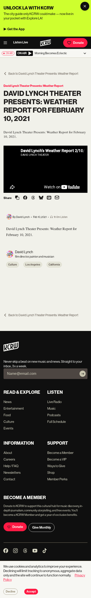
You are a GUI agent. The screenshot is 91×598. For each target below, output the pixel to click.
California (54, 264)
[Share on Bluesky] (41, 198)
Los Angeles (32, 264)
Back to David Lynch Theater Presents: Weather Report (43, 73)
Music (51, 408)
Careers (9, 459)
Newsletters (12, 472)
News (7, 402)
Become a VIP (56, 459)
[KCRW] (11, 350)
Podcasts (54, 415)
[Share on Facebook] (25, 198)
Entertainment (14, 408)
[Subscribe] (83, 374)
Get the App (16, 29)
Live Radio (54, 402)
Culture (12, 264)
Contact (9, 479)
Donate (78, 43)
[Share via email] (57, 198)
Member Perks (57, 479)
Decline (10, 591)
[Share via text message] (49, 198)
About (8, 453)
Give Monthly (41, 527)
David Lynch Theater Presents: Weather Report (33, 85)
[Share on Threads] (33, 198)
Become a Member (60, 453)
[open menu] (6, 43)
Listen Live (20, 42)
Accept (31, 591)
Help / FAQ (11, 466)
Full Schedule (56, 421)
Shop (51, 472)
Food (7, 415)
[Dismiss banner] (84, 6)
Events (8, 428)
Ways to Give (56, 466)
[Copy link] (17, 198)
